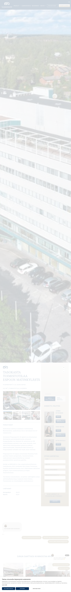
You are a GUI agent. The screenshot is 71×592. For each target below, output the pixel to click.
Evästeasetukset (37, 588)
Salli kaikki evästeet (8, 588)
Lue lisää (4, 584)
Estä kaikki (22, 588)
